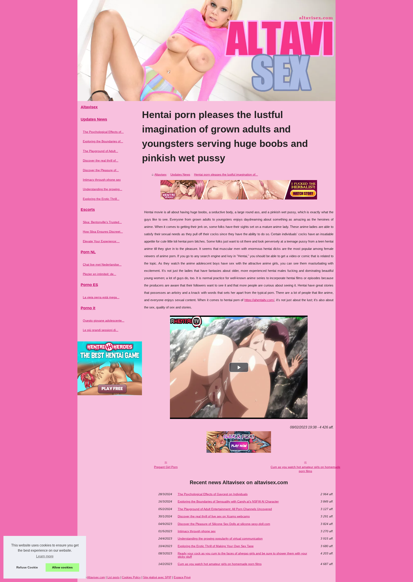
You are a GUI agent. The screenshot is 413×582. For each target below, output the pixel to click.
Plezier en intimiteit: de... (99, 274)
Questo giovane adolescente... (103, 320)
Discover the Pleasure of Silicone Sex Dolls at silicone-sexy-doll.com (224, 523)
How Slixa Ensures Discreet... (103, 231)
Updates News (180, 174)
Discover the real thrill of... (100, 160)
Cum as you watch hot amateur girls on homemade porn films (305, 469)
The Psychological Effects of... (103, 132)
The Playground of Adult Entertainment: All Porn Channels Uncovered (225, 508)
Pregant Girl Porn (166, 467)
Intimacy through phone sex (197, 531)
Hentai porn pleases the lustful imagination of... (226, 174)
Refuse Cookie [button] (27, 567)
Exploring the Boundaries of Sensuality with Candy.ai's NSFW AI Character (228, 501)
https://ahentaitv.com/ (259, 300)
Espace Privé (182, 577)
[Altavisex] (206, 50)
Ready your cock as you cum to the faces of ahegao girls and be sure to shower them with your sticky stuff (242, 555)
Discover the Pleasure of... (101, 170)
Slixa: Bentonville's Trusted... (102, 222)
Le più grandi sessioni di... (100, 330)
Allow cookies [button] (62, 567)
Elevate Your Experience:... (101, 241)
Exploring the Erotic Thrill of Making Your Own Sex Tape (216, 546)
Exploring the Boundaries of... (103, 141)
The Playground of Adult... (100, 151)
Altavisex (160, 174)
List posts (113, 577)
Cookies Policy (131, 577)
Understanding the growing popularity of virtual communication (220, 538)
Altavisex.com (96, 577)
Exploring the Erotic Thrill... (101, 199)
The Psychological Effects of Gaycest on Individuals (213, 494)
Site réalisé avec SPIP (157, 577)
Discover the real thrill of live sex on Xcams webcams (214, 516)
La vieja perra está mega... (101, 297)
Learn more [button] (45, 556)
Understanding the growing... (102, 189)
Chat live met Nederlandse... (102, 264)
